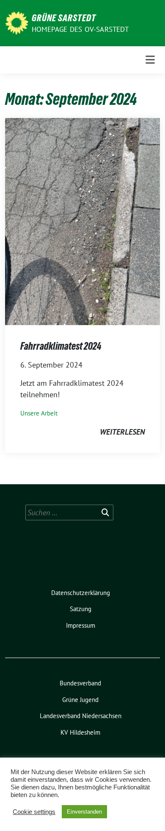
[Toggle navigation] (150, 60)
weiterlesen (122, 432)
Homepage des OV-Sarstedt (80, 29)
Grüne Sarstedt (64, 17)
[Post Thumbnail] (82, 221)
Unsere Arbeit (39, 413)
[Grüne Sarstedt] (16, 22)
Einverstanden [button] (84, 812)
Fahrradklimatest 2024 (61, 346)
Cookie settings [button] (34, 812)
